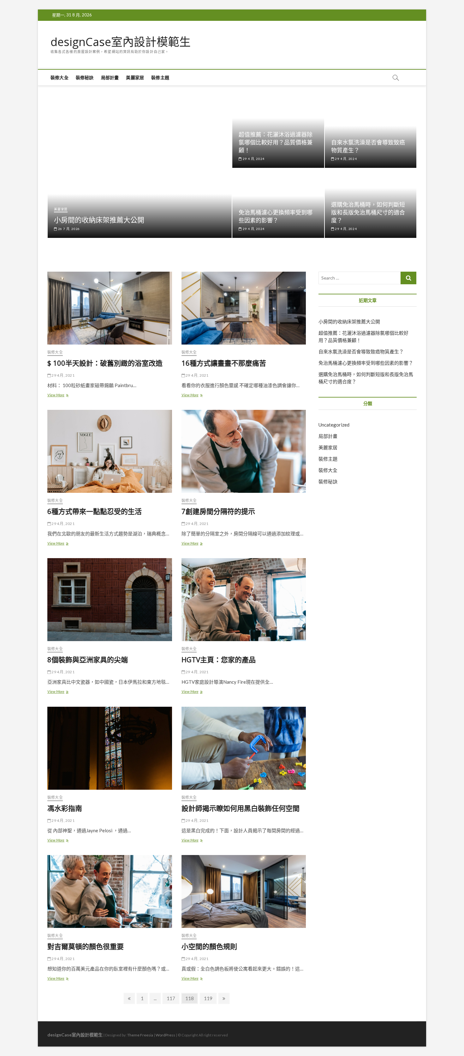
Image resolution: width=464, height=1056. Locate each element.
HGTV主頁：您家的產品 (218, 659)
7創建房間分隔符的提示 (218, 511)
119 (209, 998)
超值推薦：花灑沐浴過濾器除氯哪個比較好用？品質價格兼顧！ (275, 142)
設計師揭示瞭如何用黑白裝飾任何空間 (240, 808)
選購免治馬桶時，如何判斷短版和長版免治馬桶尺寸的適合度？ (368, 212)
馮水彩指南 (64, 808)
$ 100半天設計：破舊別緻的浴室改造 (105, 363)
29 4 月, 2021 (62, 375)
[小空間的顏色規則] (243, 891)
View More (59, 395)
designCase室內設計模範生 (121, 42)
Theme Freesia (140, 1035)
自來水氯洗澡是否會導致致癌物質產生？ (361, 351)
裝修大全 (59, 77)
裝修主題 (160, 77)
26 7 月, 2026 (68, 229)
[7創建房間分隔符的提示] (243, 451)
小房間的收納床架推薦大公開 (99, 219)
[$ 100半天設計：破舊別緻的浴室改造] (109, 308)
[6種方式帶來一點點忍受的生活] (109, 451)
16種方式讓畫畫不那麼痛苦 (223, 363)
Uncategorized (333, 425)
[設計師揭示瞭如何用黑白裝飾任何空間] (243, 748)
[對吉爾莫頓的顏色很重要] (109, 891)
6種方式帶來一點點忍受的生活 (94, 511)
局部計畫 (110, 77)
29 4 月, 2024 (253, 159)
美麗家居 (135, 77)
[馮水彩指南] (109, 748)
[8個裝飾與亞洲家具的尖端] (109, 599)
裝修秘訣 (85, 77)
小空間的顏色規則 (209, 946)
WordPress (165, 1035)
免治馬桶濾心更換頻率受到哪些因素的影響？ (275, 216)
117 (171, 998)
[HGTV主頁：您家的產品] (243, 599)
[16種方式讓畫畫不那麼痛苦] (243, 308)
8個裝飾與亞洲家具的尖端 (87, 659)
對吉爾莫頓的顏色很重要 (85, 946)
